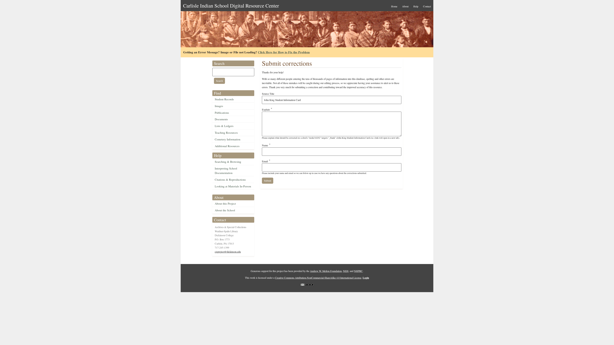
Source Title (268, 93)
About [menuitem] (405, 6)
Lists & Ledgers (224, 126)
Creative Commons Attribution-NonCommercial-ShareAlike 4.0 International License (318, 277)
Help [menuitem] (415, 6)
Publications (222, 113)
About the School (225, 210)
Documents (221, 119)
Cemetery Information (227, 139)
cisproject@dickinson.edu (228, 251)
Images (219, 106)
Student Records (224, 99)
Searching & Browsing (228, 162)
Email (265, 161)
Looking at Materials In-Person (233, 186)
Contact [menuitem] (427, 6)
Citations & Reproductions (230, 179)
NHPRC (358, 271)
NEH (345, 271)
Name (265, 145)
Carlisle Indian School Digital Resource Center (231, 5)
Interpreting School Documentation (226, 170)
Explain (266, 109)
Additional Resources (227, 146)
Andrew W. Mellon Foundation (326, 271)
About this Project (225, 203)
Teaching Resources (226, 132)
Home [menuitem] (394, 6)
